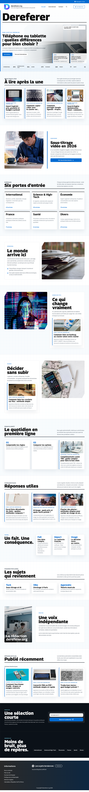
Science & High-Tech (50, 750)
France (69, 750)
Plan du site (7, 773)
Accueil (43, 7)
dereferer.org (16, 6)
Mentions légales (8, 779)
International (52, 7)
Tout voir (58, 766)
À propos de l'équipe (9, 775)
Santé (75, 750)
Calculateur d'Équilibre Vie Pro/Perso (14, 782)
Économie (62, 750)
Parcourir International (21, 54)
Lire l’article (7, 54)
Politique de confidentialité (11, 777)
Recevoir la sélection (65, 719)
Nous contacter (8, 770)
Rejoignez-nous (80, 1)
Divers (82, 750)
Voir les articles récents (65, 160)
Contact (61, 7)
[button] (66, 7)
